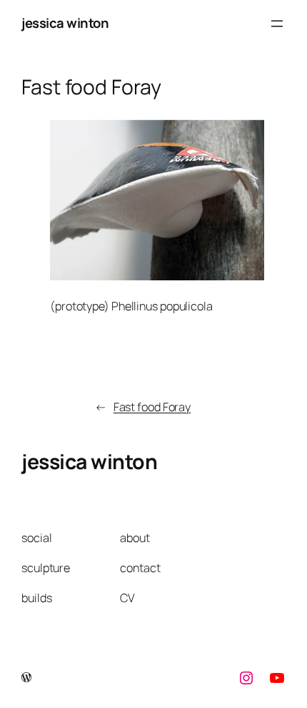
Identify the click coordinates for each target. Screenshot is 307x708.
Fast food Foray (152, 407)
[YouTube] (277, 678)
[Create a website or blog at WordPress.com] (26, 677)
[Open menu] (277, 23)
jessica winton (65, 23)
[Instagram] (246, 678)
